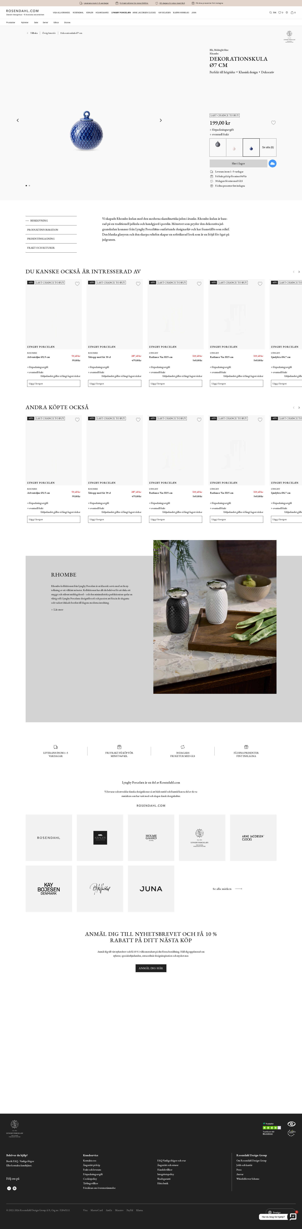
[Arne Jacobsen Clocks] (253, 838)
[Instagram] (14, 1188)
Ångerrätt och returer (167, 1165)
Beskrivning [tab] (39, 220)
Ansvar (239, 1174)
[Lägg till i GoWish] (273, 163)
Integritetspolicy (165, 1174)
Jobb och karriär (244, 1165)
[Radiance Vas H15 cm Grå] (258, 354)
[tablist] (51, 234)
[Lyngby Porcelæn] (202, 838)
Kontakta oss (89, 1160)
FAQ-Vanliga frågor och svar (171, 1160)
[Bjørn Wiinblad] (100, 889)
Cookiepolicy (90, 1178)
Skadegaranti (164, 1178)
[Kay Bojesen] (49, 889)
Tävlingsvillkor (90, 1183)
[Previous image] (18, 120)
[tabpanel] (166, 234)
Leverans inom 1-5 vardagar (96, 3)
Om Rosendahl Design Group (251, 1160)
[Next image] (161, 120)
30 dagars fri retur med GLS (172, 3)
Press (239, 1169)
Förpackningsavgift (93, 1174)
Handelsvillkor (164, 1169)
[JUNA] (151, 889)
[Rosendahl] (49, 838)
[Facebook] (9, 1188)
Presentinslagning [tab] (41, 238)
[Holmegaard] (151, 838)
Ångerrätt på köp (91, 1165)
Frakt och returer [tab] (41, 247)
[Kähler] (100, 838)
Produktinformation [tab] (42, 229)
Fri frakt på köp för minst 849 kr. (134, 3)
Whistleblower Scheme (247, 1178)
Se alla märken (222, 889)
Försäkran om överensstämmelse (99, 1188)
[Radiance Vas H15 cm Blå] (197, 354)
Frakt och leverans (92, 1169)
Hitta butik (162, 1183)
